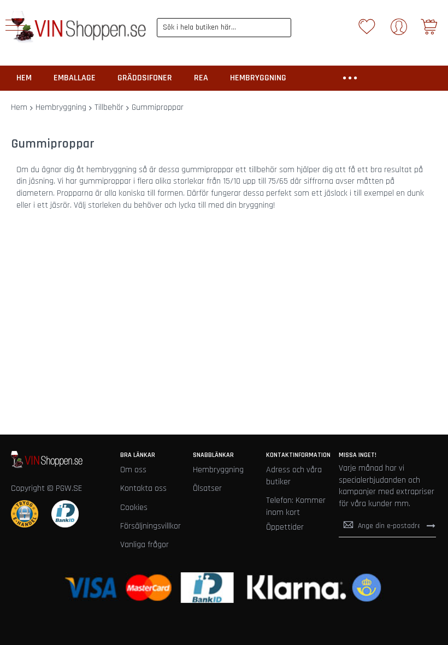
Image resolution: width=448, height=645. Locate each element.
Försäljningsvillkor (150, 526)
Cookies (134, 507)
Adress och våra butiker (294, 476)
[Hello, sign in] (399, 30)
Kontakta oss (143, 488)
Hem (19, 107)
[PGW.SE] (78, 27)
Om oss (133, 470)
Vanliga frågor (144, 544)
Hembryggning (61, 107)
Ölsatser (207, 488)
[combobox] (224, 28)
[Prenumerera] (431, 525)
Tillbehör (109, 107)
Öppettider (285, 527)
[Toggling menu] (15, 25)
